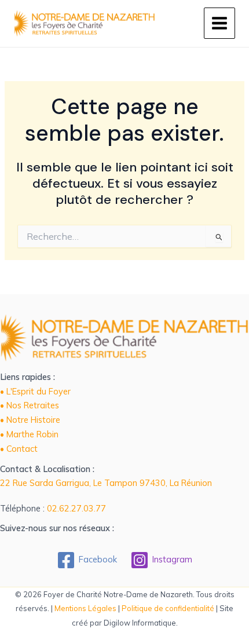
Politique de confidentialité (168, 608)
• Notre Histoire (30, 419)
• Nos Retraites (29, 405)
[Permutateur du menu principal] (219, 23)
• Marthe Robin (29, 434)
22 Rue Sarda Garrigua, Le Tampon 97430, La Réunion (106, 482)
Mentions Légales (85, 608)
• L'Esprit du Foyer (35, 391)
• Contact (19, 448)
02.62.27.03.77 (76, 508)
